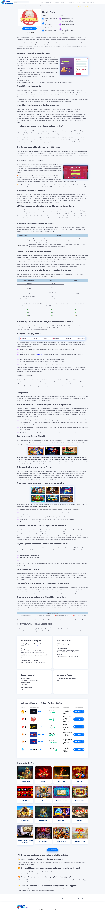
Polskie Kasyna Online (58, 2)
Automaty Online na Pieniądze (46, 898)
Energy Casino (41, 727)
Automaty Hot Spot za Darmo (28, 898)
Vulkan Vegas (41, 734)
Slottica (39, 749)
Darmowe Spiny (90, 2)
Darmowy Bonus (81, 2)
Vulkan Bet (40, 742)
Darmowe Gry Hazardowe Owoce (64, 898)
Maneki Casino (41, 719)
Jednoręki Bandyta (79, 898)
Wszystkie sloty (52, 850)
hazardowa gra (38, 354)
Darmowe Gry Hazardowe (45, 2)
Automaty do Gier (70, 2)
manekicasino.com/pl (39, 646)
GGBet (39, 712)
